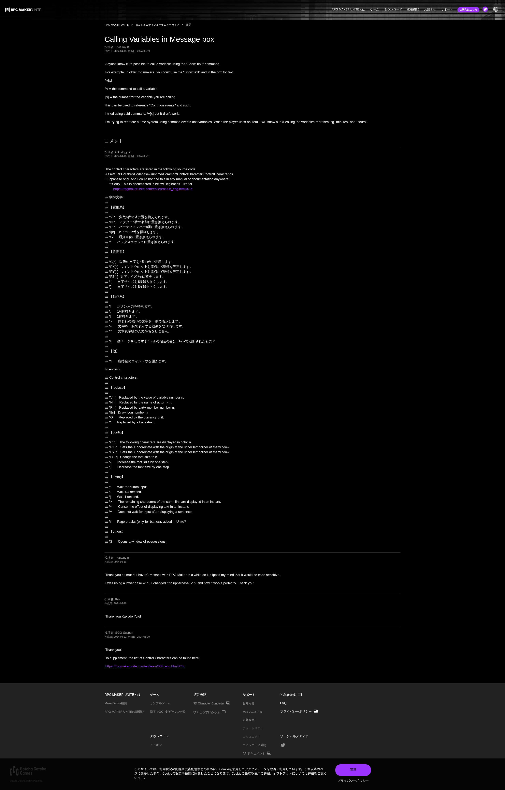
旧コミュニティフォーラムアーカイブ (157, 24)
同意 (353, 770)
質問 (188, 24)
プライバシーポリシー (353, 781)
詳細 (311, 773)
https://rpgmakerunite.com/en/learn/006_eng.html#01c (153, 189)
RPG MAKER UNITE (117, 24)
